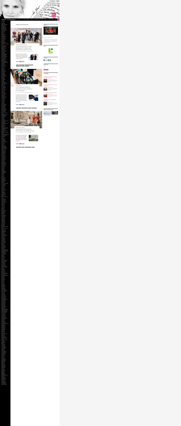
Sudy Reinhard (3, 335)
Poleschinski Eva (3, 254)
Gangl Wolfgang (3, 105)
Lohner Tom (2, 203)
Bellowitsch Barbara (3, 46)
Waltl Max (2, 363)
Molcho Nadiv (3, 219)
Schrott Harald (3, 314)
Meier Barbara (3, 216)
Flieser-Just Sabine (3, 93)
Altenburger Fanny (3, 28)
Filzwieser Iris (3, 88)
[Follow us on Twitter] (46, 60)
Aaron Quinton (3, 22)
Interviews (27, 19)
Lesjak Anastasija (3, 200)
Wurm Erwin (3, 380)
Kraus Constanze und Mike (4, 183)
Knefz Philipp (3, 170)
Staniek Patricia (3, 328)
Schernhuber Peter (3, 296)
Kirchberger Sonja (3, 165)
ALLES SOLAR (3, 26)
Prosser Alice (3, 262)
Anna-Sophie (3, 31)
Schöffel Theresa (3, 308)
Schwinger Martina (3, 317)
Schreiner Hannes (3, 312)
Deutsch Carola (3, 71)
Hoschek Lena (3, 153)
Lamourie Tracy (3, 191)
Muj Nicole (2, 227)
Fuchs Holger (3, 101)
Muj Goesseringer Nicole (4, 226)
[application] (51, 31)
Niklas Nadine (3, 232)
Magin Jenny (3, 208)
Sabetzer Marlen (3, 289)
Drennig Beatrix (3, 74)
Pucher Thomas (3, 264)
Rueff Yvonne (3, 287)
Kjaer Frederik (3, 166)
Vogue (33, 147)
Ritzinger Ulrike (3, 279)
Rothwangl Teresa (3, 285)
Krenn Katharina (3, 184)
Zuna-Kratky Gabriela (4, 384)
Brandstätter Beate (3, 55)
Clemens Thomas (3, 66)
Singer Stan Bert (3, 322)
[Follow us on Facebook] (44, 60)
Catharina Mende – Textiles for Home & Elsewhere (24, 89)
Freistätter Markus (3, 96)
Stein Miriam (3, 330)
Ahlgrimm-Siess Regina (4, 24)
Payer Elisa (2, 244)
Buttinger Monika (3, 60)
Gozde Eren (2, 118)
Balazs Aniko (3, 41)
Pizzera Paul (2, 248)
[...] (50, 96)
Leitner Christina (3, 199)
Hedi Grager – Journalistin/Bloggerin (8, 19)
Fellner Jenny (3, 84)
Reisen (42, 19)
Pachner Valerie (3, 241)
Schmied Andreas (3, 301)
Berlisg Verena (3, 49)
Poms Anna (2, 257)
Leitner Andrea (3, 198)
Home (24, 19)
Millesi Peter (3, 218)
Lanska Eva (2, 195)
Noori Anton (3, 233)
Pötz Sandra (2, 259)
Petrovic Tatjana (3, 246)
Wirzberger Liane (3, 374)
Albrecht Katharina (3, 25)
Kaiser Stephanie (3, 162)
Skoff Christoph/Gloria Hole (4, 323)
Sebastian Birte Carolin (4, 318)
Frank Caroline (3, 94)
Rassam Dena (3, 270)
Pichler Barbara (3, 247)
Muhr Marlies (3, 225)
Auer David (2, 35)
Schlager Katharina (3, 298)
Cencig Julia (2, 64)
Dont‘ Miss (45, 19)
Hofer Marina (3, 143)
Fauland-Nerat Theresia (4, 83)
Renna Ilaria (2, 277)
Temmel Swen (3, 344)
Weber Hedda (3, 364)
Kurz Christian (3, 188)
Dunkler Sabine (3, 75)
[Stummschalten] (55, 33)
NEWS (49, 19)
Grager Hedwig (3, 121)
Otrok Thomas (3, 240)
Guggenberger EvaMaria (4, 128)
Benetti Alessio (3, 47)
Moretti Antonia (3, 220)
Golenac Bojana (3, 116)
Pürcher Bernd (3, 265)
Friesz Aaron (3, 98)
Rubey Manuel (3, 286)
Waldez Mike (3, 361)
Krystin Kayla (3, 187)
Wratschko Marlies (3, 379)
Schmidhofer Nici (3, 300)
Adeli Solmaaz (3, 23)
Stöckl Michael (3, 331)
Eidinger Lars (3, 77)
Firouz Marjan (3, 90)
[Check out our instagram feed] (50, 60)
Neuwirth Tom (3, 230)
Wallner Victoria (3, 362)
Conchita (2, 67)
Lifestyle (32, 19)
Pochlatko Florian (3, 251)
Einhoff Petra (3, 78)
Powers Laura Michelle (4, 260)
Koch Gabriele (3, 173)
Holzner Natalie (3, 151)
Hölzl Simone (3, 149)
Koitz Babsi (2, 176)
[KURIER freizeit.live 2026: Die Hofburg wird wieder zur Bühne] (45, 81)
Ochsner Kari (3, 236)
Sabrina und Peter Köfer (4, 290)
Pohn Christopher (3, 253)
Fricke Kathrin (3, 97)
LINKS (56, 19)
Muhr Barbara (3, 224)
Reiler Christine (3, 274)
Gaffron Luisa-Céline (4, 104)
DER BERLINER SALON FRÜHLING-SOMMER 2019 (25, 130)
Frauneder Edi (3, 95)
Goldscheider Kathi (3, 115)
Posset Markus (3, 258)
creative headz (3, 68)
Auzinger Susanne (3, 38)
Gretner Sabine (3, 122)
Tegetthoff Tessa (3, 342)
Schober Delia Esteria (4, 306)
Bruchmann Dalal (3, 57)
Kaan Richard (3, 160)
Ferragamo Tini (3, 86)
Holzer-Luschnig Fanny (4, 148)
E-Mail (45, 66)
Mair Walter (2, 209)
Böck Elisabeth (3, 53)
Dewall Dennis (3, 72)
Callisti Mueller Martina (4, 61)
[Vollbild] (57, 33)
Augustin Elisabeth (3, 36)
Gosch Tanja (2, 117)
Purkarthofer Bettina (4, 266)
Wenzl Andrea (3, 369)
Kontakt (52, 19)
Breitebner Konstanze (4, 56)
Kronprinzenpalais (28, 147)
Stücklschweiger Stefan (4, 333)
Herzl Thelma (3, 139)
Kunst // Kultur (37, 19)
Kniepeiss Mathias (3, 171)
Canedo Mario (3, 63)
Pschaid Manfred (3, 263)
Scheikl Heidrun (3, 295)
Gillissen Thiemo (3, 110)
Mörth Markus (3, 221)
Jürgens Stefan (3, 159)
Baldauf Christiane (3, 42)
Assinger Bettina (3, 34)
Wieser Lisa (2, 371)
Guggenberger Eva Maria (4, 127)
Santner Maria (3, 293)
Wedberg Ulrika (3, 367)
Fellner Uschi (3, 85)
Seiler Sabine (3, 320)
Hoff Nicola (2, 144)
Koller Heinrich (3, 177)
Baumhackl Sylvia (3, 45)
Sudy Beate (2, 334)
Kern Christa (3, 164)
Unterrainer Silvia (3, 355)
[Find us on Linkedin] (48, 60)
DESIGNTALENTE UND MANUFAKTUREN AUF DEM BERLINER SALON (24, 48)
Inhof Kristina (3, 155)
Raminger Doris (3, 268)
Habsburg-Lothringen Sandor (5, 134)
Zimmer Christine (3, 383)
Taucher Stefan (3, 341)
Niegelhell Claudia (3, 231)
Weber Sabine (3, 366)
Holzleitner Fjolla (3, 150)
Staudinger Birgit (3, 329)
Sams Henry (2, 292)
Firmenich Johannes (4, 89)
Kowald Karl (2, 182)
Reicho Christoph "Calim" (4, 273)
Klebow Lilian (3, 167)
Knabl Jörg (2, 169)
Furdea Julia (2, 102)
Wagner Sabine (3, 360)
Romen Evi (2, 281)
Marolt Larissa (3, 214)
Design (23, 147)
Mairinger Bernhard (3, 210)
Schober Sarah (3, 307)
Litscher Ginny (3, 202)
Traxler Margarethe (3, 351)
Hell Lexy (2, 137)
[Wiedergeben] (45, 33)
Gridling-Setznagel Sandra (4, 123)
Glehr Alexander (3, 111)
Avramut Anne (3, 39)
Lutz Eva (2, 206)
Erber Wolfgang (3, 79)
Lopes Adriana (3, 204)
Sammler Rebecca (3, 291)
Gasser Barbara (3, 106)
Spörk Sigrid (2, 326)
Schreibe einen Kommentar (27, 51)
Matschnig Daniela (3, 215)
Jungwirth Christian (3, 158)
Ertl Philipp (2, 80)
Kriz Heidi (2, 186)
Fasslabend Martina (3, 82)
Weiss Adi (2, 368)
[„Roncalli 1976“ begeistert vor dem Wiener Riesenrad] (45, 89)
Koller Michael (3, 178)
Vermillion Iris (3, 358)
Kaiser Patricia (3, 161)
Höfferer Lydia (3, 145)
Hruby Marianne (3, 154)
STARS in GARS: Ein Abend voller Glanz (50, 92)
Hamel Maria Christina (4, 135)
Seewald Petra (3, 319)
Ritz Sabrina (2, 278)
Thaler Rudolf (3, 345)
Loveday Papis (3, 205)
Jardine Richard (3, 157)
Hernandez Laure (3, 138)
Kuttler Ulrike (3, 189)
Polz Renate (2, 255)
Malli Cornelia (3, 211)
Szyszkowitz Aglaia (3, 337)
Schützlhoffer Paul (3, 315)
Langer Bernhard (3, 193)
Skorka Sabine (3, 324)
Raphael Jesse (3, 269)
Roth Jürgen (2, 284)
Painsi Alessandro (3, 242)
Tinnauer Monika (3, 347)
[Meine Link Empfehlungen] (51, 112)
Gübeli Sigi (2, 126)
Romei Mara (2, 280)
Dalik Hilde (2, 69)
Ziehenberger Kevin (3, 382)
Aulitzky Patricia (3, 37)
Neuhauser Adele (3, 229)
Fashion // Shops (18, 44)
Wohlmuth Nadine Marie (4, 375)
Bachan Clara (3, 40)
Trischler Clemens (3, 353)
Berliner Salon (19, 147)
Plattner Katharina (3, 249)
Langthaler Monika (3, 194)
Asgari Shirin (3, 33)
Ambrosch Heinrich (3, 29)
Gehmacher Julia (3, 107)
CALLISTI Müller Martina (4, 62)
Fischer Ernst (3, 91)
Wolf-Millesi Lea (3, 377)
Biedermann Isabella (4, 50)
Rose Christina (3, 282)
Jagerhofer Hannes (3, 156)
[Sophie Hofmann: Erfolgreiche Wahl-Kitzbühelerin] (45, 103)
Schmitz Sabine (3, 302)
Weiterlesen (21, 58)
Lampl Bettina (3, 192)
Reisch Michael (3, 276)
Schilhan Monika (3, 297)
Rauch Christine (3, 271)
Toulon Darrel (3, 350)
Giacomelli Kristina (3, 109)
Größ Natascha (3, 124)
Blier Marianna (3, 51)
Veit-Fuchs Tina (3, 357)
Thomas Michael (3, 346)
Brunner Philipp (3, 58)
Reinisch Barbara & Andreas (4, 275)
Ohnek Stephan (3, 238)
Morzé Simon (3, 222)
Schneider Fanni (3, 304)
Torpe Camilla (3, 349)
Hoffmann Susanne (3, 146)
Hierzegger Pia (3, 140)
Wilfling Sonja (3, 373)
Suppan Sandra (3, 336)
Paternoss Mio (3, 243)
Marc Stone (2, 213)
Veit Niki (2, 356)
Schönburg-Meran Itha (4, 311)
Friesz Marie (3, 99)
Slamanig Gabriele (3, 325)
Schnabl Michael (3, 303)
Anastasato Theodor (4, 30)
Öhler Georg (3, 237)
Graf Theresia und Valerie (4, 120)
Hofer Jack (2, 142)
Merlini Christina (3, 217)
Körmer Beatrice (3, 180)
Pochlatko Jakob (3, 252)
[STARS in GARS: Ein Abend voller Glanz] (45, 95)
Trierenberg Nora (3, 352)
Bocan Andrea (3, 52)
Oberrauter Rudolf (3, 235)
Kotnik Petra (3, 181)
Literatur (23, 127)
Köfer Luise (2, 175)
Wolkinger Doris (3, 378)
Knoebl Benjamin (3, 172)
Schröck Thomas (3, 313)
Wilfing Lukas (3, 372)
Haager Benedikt (3, 129)
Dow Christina (3, 73)
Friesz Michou (3, 100)
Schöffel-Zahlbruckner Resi (4, 309)
